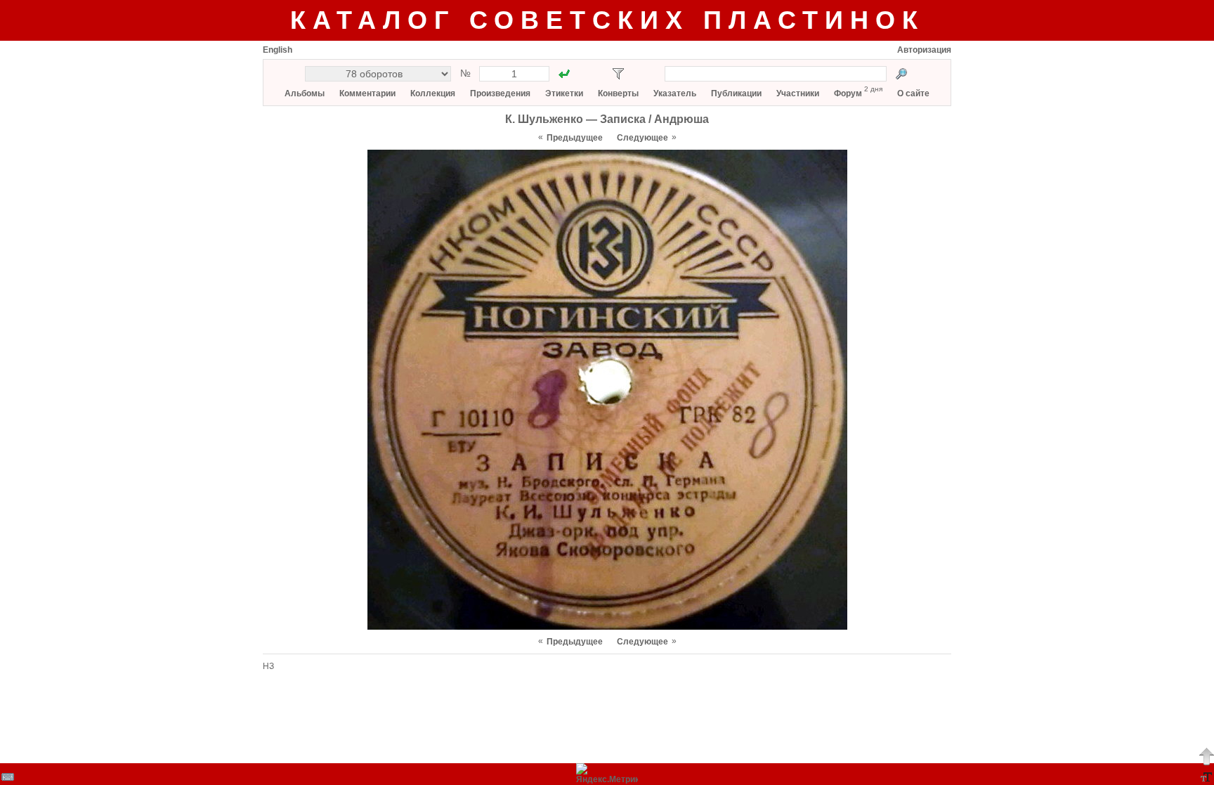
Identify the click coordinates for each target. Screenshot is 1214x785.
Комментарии (367, 93)
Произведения (500, 93)
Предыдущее (575, 138)
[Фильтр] (618, 74)
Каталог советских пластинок (607, 20)
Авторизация (924, 50)
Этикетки (564, 93)
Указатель (674, 93)
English (277, 50)
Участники (797, 93)
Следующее (642, 138)
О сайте (913, 93)
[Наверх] (1206, 756)
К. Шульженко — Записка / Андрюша (607, 119)
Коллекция (432, 93)
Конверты (618, 93)
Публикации (736, 93)
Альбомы (305, 93)
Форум (848, 93)
